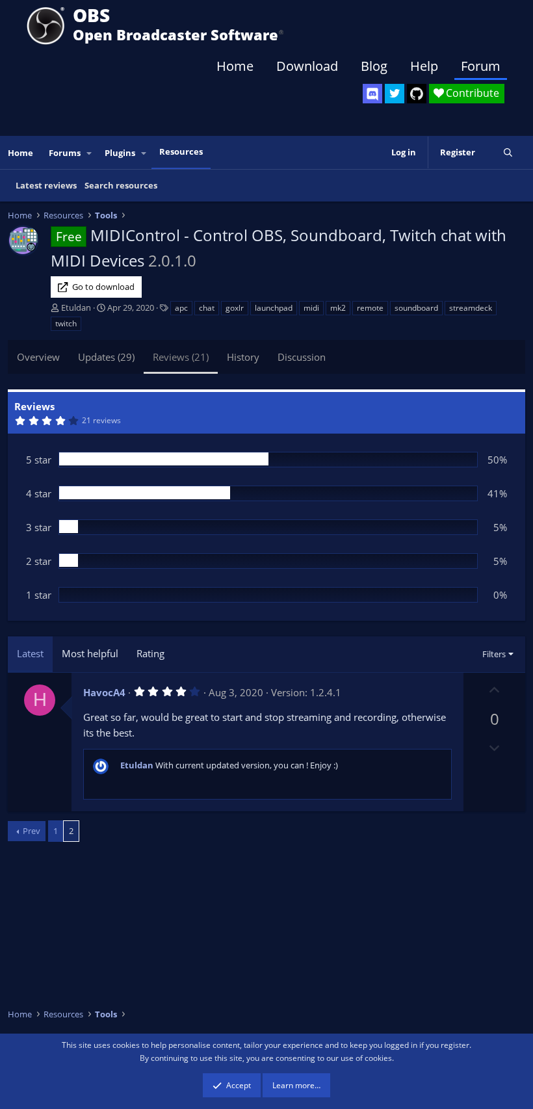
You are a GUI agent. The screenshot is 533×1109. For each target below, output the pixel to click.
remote (370, 307)
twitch (66, 323)
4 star (38, 493)
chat (206, 307)
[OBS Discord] (372, 93)
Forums (65, 153)
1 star (38, 594)
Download (307, 66)
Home (235, 66)
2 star (38, 561)
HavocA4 (104, 692)
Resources (181, 151)
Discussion (302, 356)
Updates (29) (106, 356)
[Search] (508, 152)
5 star (38, 459)
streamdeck (470, 307)
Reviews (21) (181, 356)
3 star (38, 527)
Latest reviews (46, 185)
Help (424, 66)
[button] (90, 153)
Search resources (120, 185)
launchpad (273, 307)
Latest (30, 653)
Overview (38, 356)
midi (311, 307)
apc (181, 307)
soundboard (416, 307)
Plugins (120, 153)
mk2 (338, 307)
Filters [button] (494, 654)
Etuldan (76, 307)
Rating (150, 653)
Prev (31, 831)
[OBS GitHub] (416, 93)
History (243, 356)
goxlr (235, 307)
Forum (480, 66)
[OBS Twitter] (394, 93)
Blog (374, 66)
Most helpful (90, 653)
